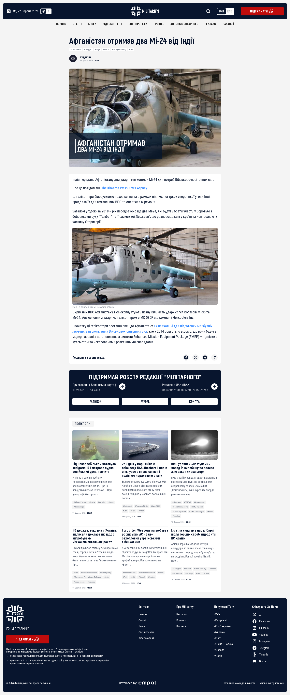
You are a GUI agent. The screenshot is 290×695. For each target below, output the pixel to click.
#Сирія (206, 573)
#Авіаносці (127, 506)
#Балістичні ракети (180, 507)
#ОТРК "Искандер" (196, 511)
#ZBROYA (187, 502)
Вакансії (228, 24)
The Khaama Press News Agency (124, 188)
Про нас (158, 24)
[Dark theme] (48, 11)
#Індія (97, 50)
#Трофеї (141, 577)
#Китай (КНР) (105, 572)
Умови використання (272, 683)
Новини (61, 24)
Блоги (92, 24)
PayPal (145, 401)
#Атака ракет (199, 502)
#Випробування (129, 572)
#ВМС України (197, 507)
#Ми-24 (106, 50)
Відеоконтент (112, 24)
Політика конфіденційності (239, 683)
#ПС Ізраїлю (177, 573)
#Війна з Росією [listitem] (223, 644)
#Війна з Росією (80, 502)
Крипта (194, 401)
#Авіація (187, 569)
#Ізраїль (213, 569)
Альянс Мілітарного (184, 24)
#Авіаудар (176, 569)
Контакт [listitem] (181, 620)
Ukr (221, 11)
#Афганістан (75, 50)
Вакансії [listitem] (181, 626)
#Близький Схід (141, 506)
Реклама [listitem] (181, 614)
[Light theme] (43, 11)
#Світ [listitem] (217, 638)
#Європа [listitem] (219, 650)
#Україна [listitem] (219, 632)
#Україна (101, 502)
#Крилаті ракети (179, 511)
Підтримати (259, 11)
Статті (77, 24)
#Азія (76, 572)
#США (132, 511)
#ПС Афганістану (119, 50)
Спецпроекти (138, 24)
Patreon (96, 401)
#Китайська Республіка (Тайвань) (87, 577)
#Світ (131, 50)
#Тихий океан (79, 582)
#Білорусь (88, 50)
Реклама (210, 24)
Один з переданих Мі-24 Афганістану (93, 307)
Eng (229, 11)
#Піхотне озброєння (147, 572)
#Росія (92, 502)
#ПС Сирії (189, 573)
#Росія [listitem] (218, 655)
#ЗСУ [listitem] (217, 614)
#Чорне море (79, 507)
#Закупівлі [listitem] (220, 620)
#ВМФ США (155, 506)
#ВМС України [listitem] (222, 626)
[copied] (122, 386)
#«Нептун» (176, 502)
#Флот (111, 502)
